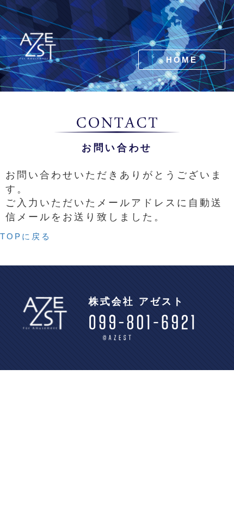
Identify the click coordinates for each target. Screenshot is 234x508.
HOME (182, 59)
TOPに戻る (25, 236)
